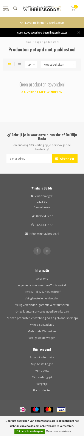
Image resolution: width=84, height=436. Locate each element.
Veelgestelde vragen (42, 338)
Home (28, 41)
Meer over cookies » (58, 431)
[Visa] (61, 410)
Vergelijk (42, 384)
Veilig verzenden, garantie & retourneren (42, 305)
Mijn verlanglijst (42, 377)
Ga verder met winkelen (42, 92)
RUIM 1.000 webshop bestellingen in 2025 (42, 32)
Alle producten (42, 390)
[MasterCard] (48, 410)
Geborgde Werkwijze (42, 331)
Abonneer (66, 158)
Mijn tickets (42, 371)
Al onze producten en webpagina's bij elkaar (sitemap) (42, 318)
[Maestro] (35, 410)
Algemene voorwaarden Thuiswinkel (42, 285)
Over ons (42, 278)
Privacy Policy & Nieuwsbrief (42, 292)
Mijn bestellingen (42, 364)
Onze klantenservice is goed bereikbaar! (42, 311)
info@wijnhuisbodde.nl (44, 234)
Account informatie (42, 357)
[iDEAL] (22, 410)
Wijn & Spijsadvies (42, 325)
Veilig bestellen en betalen (42, 298)
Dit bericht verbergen (30, 431)
